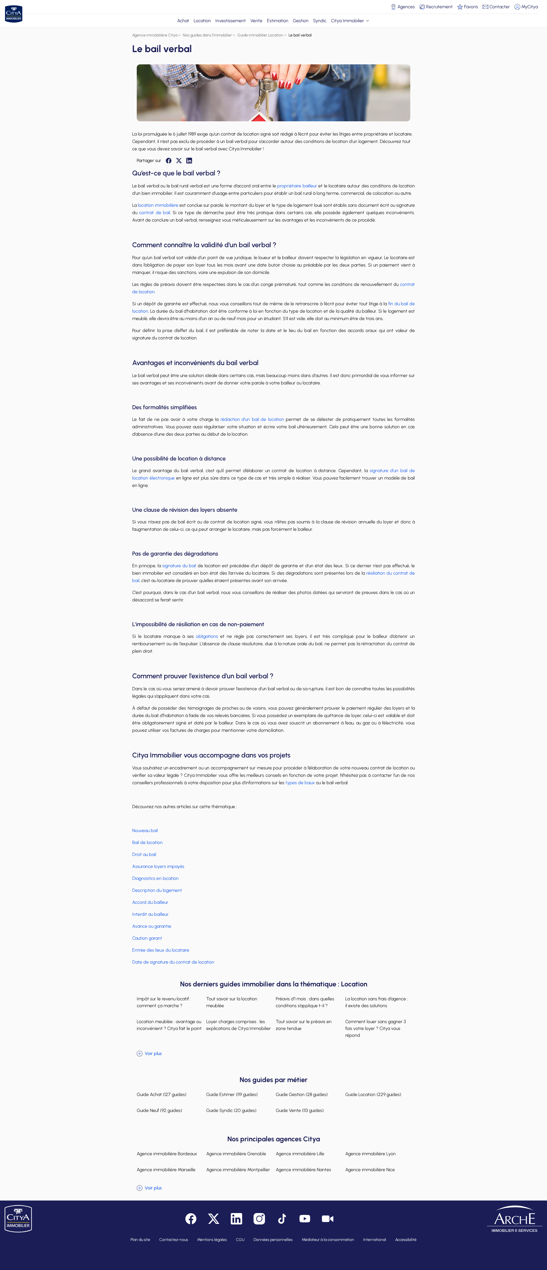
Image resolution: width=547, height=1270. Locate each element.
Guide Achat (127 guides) (161, 1094)
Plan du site (140, 1239)
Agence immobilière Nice (370, 1169)
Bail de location (147, 842)
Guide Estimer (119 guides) (232, 1094)
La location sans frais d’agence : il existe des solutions (376, 1002)
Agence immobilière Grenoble (236, 1153)
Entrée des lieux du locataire (160, 950)
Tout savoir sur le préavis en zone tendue (304, 1025)
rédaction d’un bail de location (252, 419)
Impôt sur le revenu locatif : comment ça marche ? (164, 1002)
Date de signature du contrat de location (173, 962)
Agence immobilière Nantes (303, 1169)
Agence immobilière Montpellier (238, 1169)
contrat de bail (154, 212)
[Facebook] (169, 160)
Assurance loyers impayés (158, 866)
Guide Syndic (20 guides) (231, 1110)
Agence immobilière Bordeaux (167, 1153)
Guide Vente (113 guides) (300, 1110)
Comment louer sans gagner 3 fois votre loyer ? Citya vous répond (375, 1028)
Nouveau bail (145, 830)
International (374, 1239)
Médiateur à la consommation (328, 1239)
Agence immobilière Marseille (166, 1169)
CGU (240, 1239)
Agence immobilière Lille (300, 1153)
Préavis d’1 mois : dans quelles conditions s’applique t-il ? (305, 1002)
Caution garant (147, 938)
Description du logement (157, 890)
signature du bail (179, 565)
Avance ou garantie (151, 926)
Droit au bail (144, 854)
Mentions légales (212, 1239)
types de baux (300, 782)
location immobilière (157, 205)
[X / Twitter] (179, 160)
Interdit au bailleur (150, 914)
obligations (207, 636)
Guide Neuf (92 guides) (159, 1110)
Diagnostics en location (155, 878)
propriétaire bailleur (296, 186)
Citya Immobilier (347, 20)
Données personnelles (273, 1239)
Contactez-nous (173, 1239)
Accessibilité (406, 1239)
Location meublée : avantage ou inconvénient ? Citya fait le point (169, 1025)
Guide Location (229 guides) (373, 1094)
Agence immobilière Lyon (370, 1153)
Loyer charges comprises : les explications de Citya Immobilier (238, 1025)
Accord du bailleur (150, 902)
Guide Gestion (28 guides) (302, 1094)
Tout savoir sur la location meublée (231, 1002)
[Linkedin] (189, 160)
